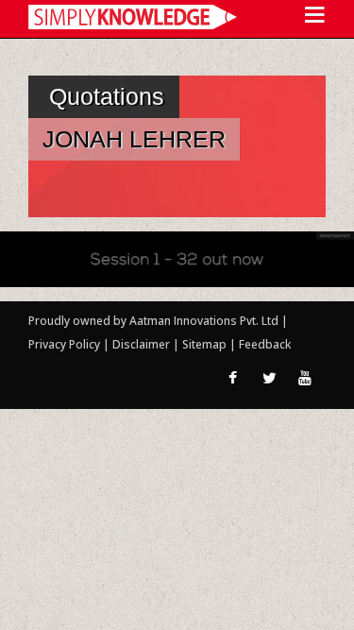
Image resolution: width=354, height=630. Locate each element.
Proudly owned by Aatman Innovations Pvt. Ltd (153, 321)
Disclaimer (141, 344)
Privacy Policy (65, 344)
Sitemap (205, 344)
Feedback (265, 344)
